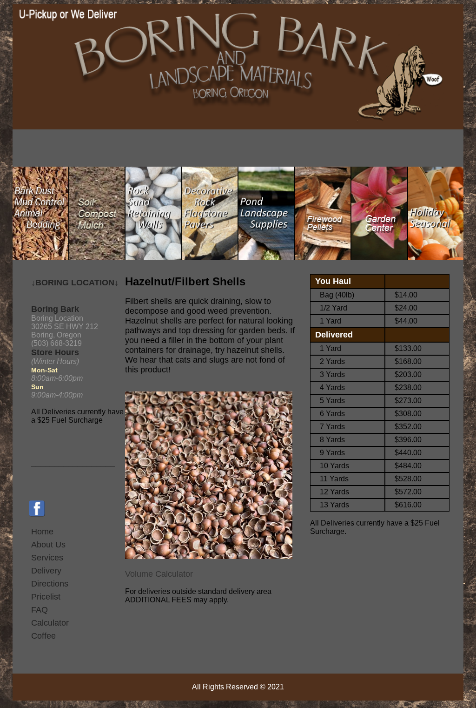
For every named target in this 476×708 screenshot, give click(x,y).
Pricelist (45, 596)
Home (42, 531)
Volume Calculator (159, 574)
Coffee (43, 636)
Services (47, 557)
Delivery (46, 570)
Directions (49, 583)
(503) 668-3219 (56, 343)
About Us (48, 544)
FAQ (39, 609)
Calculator (50, 622)
